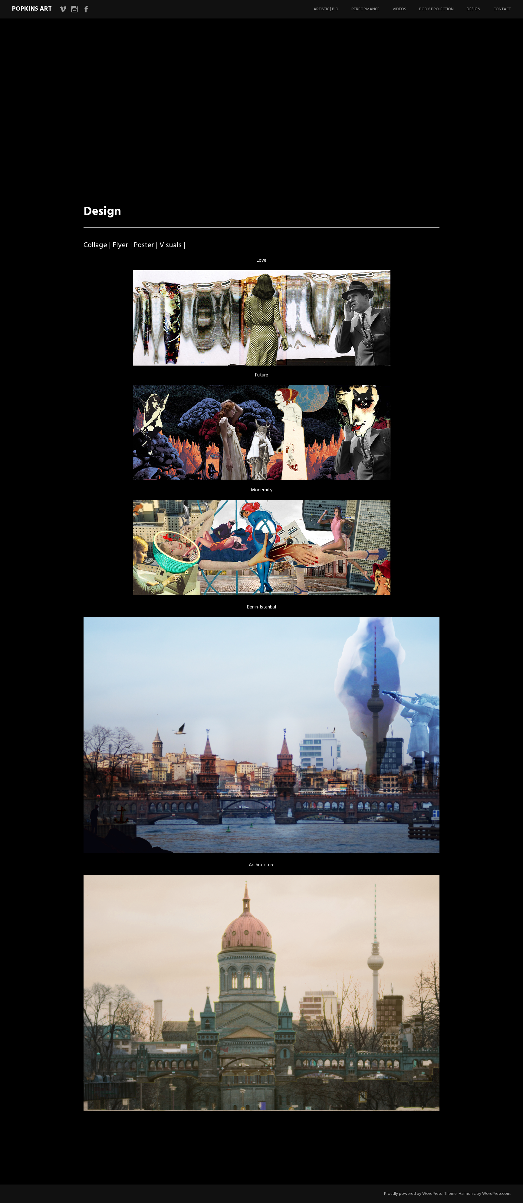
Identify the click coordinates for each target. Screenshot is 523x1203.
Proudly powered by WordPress (413, 1193)
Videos (399, 9)
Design (473, 9)
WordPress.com (496, 1193)
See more (98, 178)
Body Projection (436, 9)
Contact (502, 9)
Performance (365, 9)
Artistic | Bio (326, 9)
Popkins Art (32, 9)
